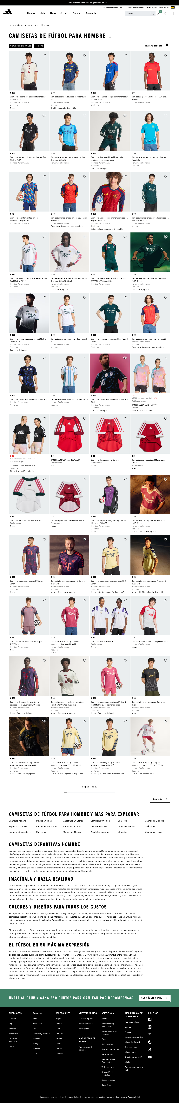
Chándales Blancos (154, 821)
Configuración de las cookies (51, 1097)
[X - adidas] (159, 1035)
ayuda (122, 8)
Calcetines (41, 832)
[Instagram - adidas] (159, 1027)
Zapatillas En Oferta (73, 821)
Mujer (43, 13)
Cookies (83, 1097)
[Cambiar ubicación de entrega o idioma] (173, 8)
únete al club (164, 8)
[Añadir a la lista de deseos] (44, 56)
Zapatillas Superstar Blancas (19, 832)
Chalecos (122, 821)
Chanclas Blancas (127, 826)
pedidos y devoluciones (135, 8)
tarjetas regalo (151, 8)
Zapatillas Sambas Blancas (18, 826)
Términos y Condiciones (116, 1097)
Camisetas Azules (72, 826)
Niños (53, 13)
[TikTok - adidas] (159, 1050)
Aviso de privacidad (96, 1097)
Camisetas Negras (72, 832)
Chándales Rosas (153, 832)
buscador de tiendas (110, 8)
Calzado (64, 13)
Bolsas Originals (44, 821)
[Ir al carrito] (172, 13)
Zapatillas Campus (100, 832)
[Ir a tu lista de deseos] (165, 13)
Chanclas (122, 832)
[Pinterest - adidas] (159, 1042)
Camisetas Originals (100, 821)
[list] (76, 46)
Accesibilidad (134, 1097)
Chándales (150, 826)
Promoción (91, 13)
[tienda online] (7, 12)
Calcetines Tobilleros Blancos (46, 826)
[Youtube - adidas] (159, 1057)
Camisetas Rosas (99, 826)
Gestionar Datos (72, 1097)
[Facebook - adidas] (159, 1020)
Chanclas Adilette (17, 821)
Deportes (77, 13)
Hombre (31, 13)
